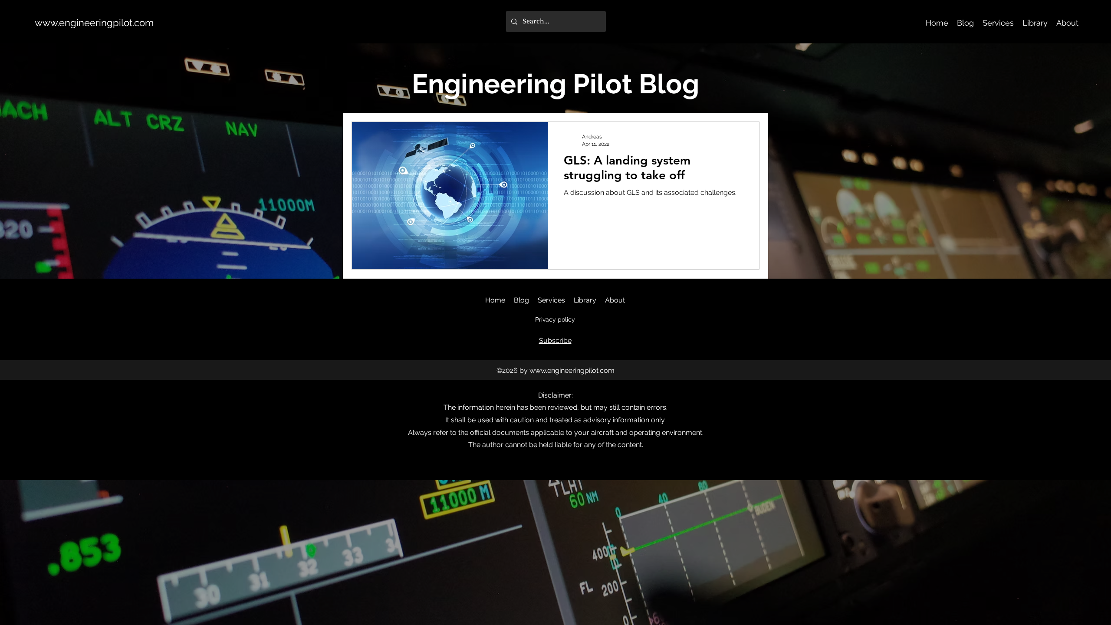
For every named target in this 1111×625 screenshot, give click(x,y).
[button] (555, 340)
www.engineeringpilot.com (94, 22)
